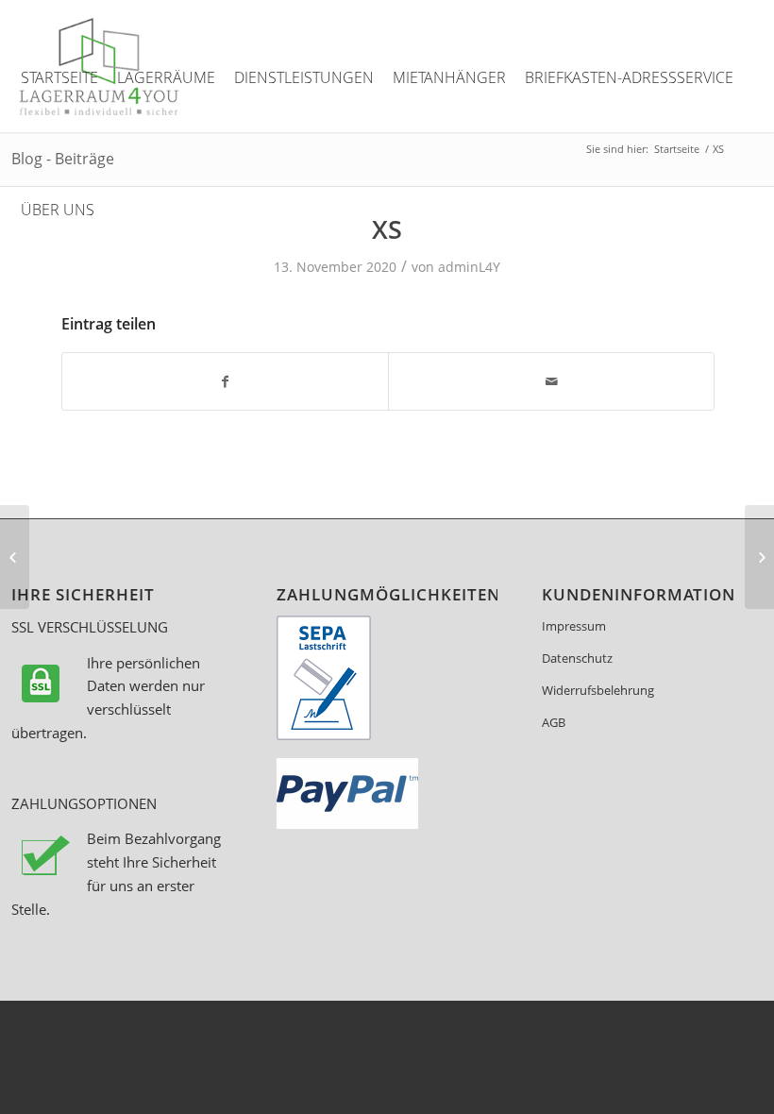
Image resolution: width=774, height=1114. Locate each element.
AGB (553, 722)
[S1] (14, 557)
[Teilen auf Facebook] (225, 381)
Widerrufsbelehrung (598, 690)
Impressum (574, 625)
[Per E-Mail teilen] (551, 381)
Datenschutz (577, 658)
